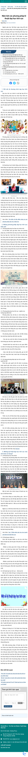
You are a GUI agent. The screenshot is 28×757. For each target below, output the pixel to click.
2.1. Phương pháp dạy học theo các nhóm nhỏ (14, 58)
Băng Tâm (4, 20)
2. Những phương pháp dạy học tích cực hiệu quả (13, 56)
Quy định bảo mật (5, 747)
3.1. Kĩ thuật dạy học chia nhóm (10, 70)
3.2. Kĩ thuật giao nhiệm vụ (9, 72)
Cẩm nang (10, 6)
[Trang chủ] (6, 1)
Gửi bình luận (8, 706)
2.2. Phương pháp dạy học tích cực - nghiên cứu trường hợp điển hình (14, 60)
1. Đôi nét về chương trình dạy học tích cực (12, 55)
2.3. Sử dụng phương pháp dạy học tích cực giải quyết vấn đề (14, 64)
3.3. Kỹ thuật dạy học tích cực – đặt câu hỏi (13, 73)
